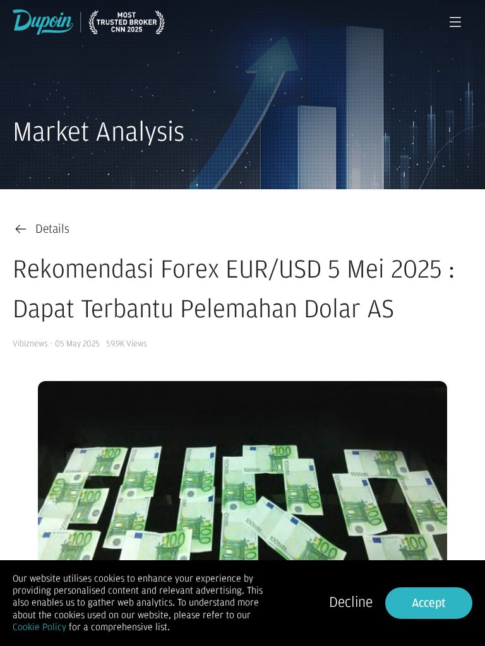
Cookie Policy (39, 627)
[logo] (89, 22)
